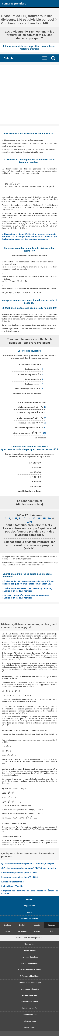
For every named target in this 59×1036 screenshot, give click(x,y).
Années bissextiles (29, 995)
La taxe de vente (29, 1021)
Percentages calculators (29, 989)
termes (29, 912)
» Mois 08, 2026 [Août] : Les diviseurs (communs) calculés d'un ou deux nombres (25, 596)
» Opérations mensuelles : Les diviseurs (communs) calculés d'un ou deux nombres (27, 589)
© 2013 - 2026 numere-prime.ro (29, 938)
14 (45, 407)
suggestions (29, 906)
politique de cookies (29, 919)
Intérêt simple (29, 1027)
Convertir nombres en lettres (29, 970)
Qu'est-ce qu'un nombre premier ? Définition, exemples (27, 863)
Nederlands (22, 931)
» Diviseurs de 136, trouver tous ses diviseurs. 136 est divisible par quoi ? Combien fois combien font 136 (28, 582)
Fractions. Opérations (29, 957)
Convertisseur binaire (29, 1002)
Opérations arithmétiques (30, 976)
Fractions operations (29, 963)
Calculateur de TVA (29, 1015)
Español (37, 925)
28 (45, 418)
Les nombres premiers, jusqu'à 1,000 (18, 872)
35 (45, 423)
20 (45, 412)
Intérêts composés (29, 1008)
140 (44, 433)
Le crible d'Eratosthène (12, 882)
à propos (29, 899)
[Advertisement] (29, 94)
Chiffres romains (29, 951)
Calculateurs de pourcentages (29, 983)
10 (41, 389)
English (22, 925)
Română (37, 931)
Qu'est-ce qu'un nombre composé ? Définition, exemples (28, 868)
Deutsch (7, 925)
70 (45, 427)
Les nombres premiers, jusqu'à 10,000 (19, 877)
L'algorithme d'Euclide (12, 886)
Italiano (7, 931)
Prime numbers (29, 944)
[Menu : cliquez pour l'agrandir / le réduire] (45, 57)
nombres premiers (14, 3)
